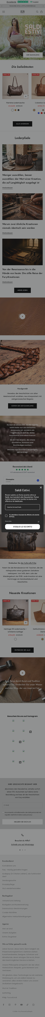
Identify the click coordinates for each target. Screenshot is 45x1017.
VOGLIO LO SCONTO (22, 526)
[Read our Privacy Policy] (38, 521)
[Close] (41, 487)
